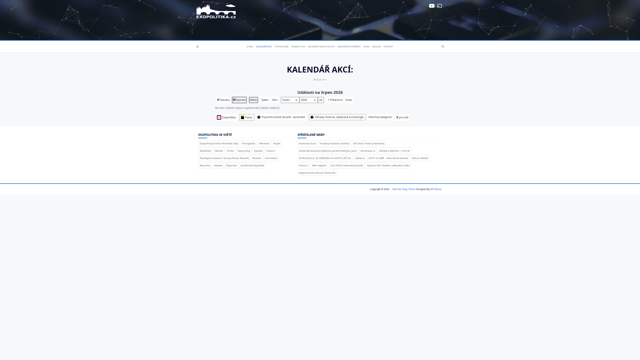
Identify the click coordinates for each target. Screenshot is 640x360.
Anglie (276, 143)
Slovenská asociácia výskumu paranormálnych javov (328, 150)
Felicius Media (420, 158)
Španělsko (205, 150)
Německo (264, 143)
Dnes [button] (349, 100)
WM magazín (319, 165)
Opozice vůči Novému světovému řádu (388, 165)
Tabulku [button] (223, 100)
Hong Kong (244, 150)
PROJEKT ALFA (298, 46)
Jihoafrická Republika (252, 165)
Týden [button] (264, 100)
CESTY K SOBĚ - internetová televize (388, 158)
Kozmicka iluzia (307, 143)
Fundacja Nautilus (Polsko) (334, 143)
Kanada (258, 150)
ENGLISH (376, 46)
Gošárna (359, 158)
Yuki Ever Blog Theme (404, 189)
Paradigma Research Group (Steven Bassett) (224, 158)
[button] (335, 100)
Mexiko (218, 165)
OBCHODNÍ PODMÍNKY (349, 46)
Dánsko (219, 150)
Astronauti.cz (367, 150)
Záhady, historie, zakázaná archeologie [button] (339, 117)
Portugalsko (248, 143)
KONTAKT (388, 46)
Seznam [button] (239, 100)
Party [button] (248, 117)
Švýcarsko (231, 165)
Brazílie (257, 158)
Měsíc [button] (253, 100)
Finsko (230, 150)
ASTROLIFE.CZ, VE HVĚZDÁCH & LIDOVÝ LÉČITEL (325, 158)
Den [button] (274, 100)
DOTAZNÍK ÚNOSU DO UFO (321, 46)
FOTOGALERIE (281, 46)
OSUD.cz (303, 165)
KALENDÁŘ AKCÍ (264, 46)
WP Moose (436, 189)
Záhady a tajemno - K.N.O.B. (394, 150)
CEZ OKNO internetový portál (346, 165)
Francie (270, 150)
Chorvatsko (271, 158)
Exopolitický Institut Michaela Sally (219, 143)
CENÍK (366, 46)
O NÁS (250, 46)
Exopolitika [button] (229, 117)
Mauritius (205, 165)
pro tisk (402, 118)
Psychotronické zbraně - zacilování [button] (283, 117)
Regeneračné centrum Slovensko (317, 172)
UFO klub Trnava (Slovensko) (368, 143)
